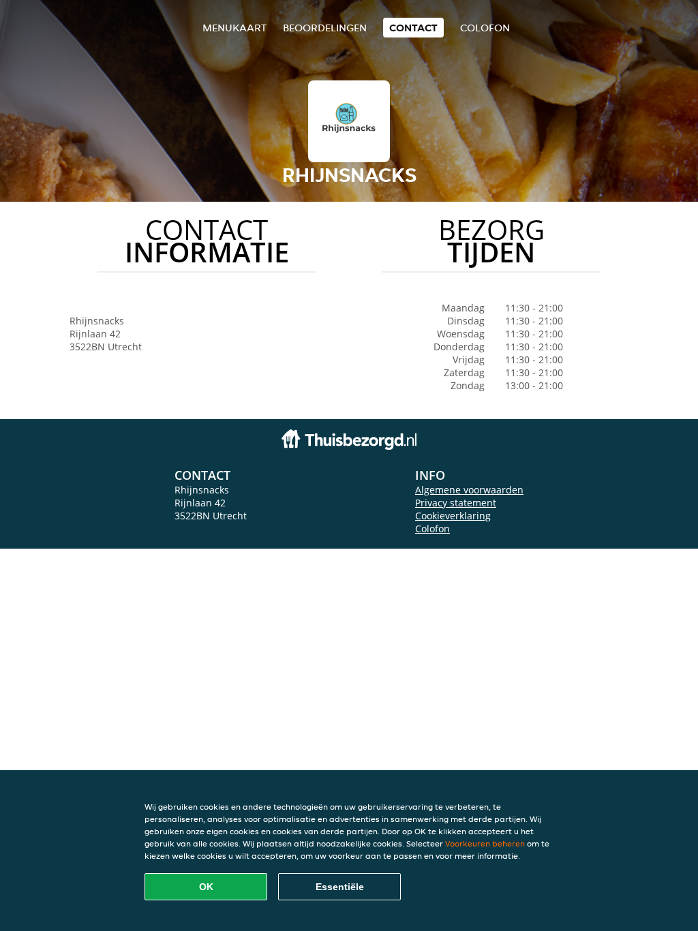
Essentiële (340, 886)
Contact (413, 27)
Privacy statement (455, 502)
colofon (485, 27)
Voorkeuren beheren (485, 843)
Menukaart (234, 27)
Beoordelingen (325, 27)
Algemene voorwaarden (469, 489)
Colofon (432, 528)
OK (206, 886)
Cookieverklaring (453, 515)
